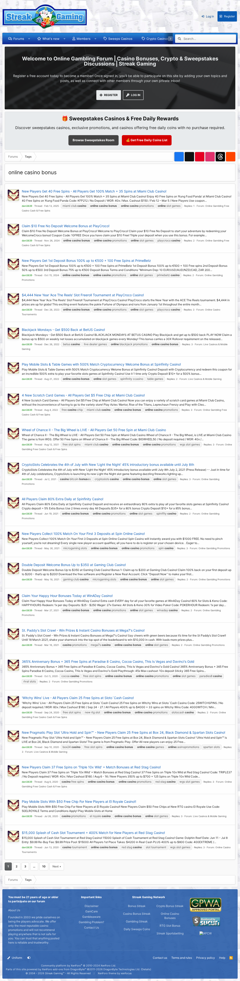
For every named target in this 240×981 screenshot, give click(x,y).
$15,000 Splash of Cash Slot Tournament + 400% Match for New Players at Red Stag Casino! (93, 833)
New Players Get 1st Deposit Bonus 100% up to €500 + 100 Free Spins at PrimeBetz (86, 261)
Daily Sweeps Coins (137, 929)
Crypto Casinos (157, 39)
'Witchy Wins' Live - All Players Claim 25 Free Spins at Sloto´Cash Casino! (78, 698)
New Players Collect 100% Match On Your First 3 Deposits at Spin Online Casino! (83, 534)
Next (55, 866)
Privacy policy (205, 957)
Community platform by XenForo (78, 965)
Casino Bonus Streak (136, 913)
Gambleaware (91, 916)
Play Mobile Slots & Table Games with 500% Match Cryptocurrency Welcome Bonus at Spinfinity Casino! (101, 364)
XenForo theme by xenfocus (115, 973)
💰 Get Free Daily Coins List (146, 140)
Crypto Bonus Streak (170, 906)
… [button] (34, 866)
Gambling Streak (137, 921)
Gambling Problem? (91, 922)
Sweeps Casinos (120, 39)
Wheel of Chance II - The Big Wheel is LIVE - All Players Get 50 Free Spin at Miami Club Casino (94, 430)
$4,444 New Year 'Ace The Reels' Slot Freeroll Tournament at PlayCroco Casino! (83, 295)
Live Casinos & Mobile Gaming (204, 379)
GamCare (91, 911)
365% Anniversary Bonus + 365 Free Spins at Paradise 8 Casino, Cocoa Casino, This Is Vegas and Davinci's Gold (108, 661)
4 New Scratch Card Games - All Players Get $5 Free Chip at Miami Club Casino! (83, 395)
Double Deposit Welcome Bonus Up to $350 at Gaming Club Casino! (74, 565)
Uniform (16, 957)
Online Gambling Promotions (214, 548)
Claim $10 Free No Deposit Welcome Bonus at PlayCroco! (65, 226)
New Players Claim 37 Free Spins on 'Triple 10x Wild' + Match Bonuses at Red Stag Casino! (91, 767)
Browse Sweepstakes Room (93, 140)
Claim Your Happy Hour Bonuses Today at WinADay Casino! (67, 596)
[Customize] (29, 957)
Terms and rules (181, 957)
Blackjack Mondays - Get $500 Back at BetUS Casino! (63, 330)
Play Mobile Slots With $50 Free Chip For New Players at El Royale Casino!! (79, 801)
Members (83, 39)
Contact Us (91, 927)
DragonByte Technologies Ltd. (121, 969)
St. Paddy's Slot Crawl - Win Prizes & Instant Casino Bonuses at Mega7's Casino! (83, 630)
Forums (18, 39)
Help (222, 957)
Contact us (160, 957)
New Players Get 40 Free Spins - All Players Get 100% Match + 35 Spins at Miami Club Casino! (94, 191)
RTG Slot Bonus (170, 925)
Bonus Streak (137, 906)
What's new (51, 39)
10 (43, 866)
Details (146, 969)
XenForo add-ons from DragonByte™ (64, 969)
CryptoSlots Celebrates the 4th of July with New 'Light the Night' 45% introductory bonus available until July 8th (108, 464)
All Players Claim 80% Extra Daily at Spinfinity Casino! (62, 499)
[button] (29, 38)
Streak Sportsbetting (170, 933)
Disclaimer (91, 906)
